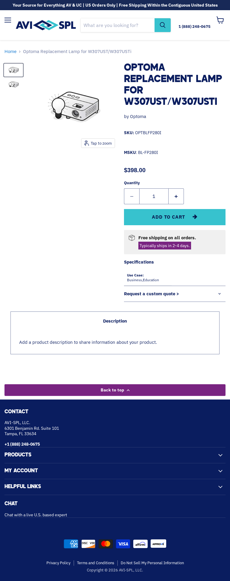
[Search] (163, 25)
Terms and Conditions (95, 562)
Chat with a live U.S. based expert (35, 515)
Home (10, 51)
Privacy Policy (58, 562)
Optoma (138, 116)
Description (115, 321)
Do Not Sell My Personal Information (152, 562)
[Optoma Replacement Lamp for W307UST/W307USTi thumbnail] (13, 70)
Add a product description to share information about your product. (88, 342)
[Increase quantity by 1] (176, 196)
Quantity (132, 182)
